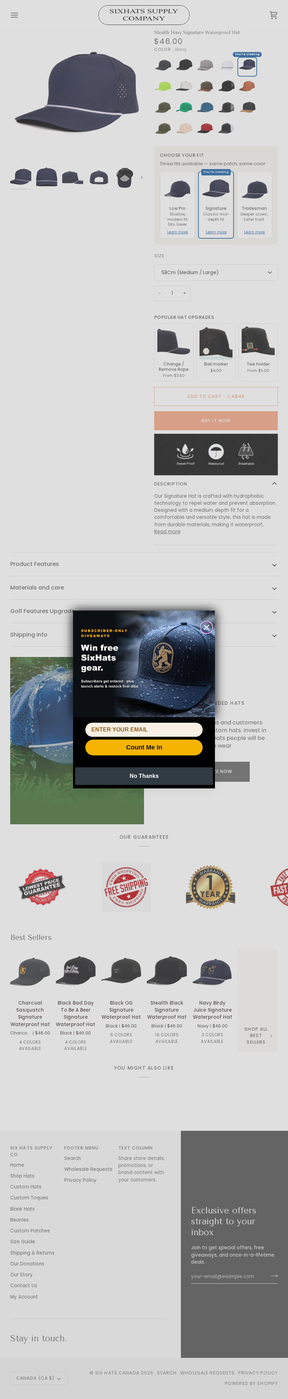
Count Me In (144, 747)
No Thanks (144, 776)
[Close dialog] (206, 627)
